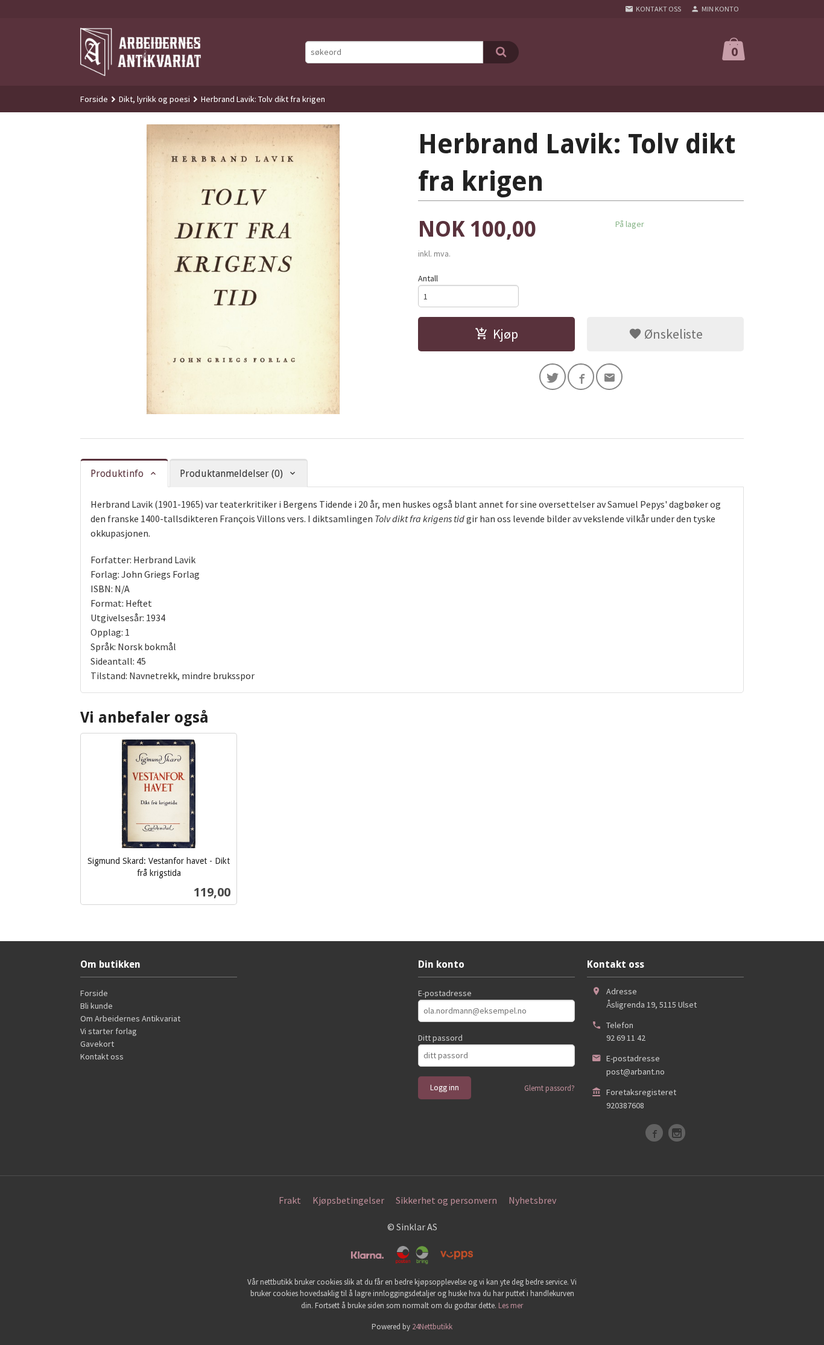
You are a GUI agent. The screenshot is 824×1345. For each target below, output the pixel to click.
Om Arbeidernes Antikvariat (130, 1018)
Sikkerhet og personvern (446, 1200)
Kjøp (505, 333)
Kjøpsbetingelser (348, 1200)
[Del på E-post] (609, 376)
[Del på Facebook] (581, 376)
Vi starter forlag (108, 1031)
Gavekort (97, 1043)
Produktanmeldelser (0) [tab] (231, 473)
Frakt (290, 1200)
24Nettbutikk (432, 1326)
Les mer (510, 1305)
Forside (94, 99)
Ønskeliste (672, 333)
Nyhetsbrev (532, 1200)
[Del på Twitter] (552, 376)
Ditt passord (440, 1037)
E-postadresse (445, 993)
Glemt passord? (549, 1088)
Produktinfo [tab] (117, 473)
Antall (428, 278)
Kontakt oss (102, 1056)
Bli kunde (96, 1005)
